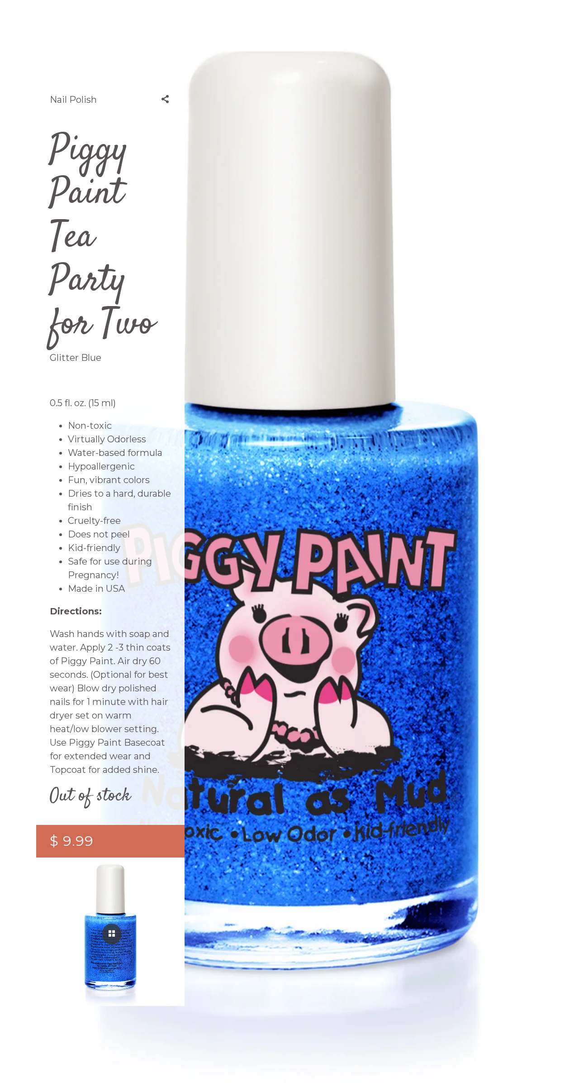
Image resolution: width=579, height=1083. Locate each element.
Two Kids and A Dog (289, 27)
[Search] (434, 27)
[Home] (145, 27)
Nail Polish (73, 99)
